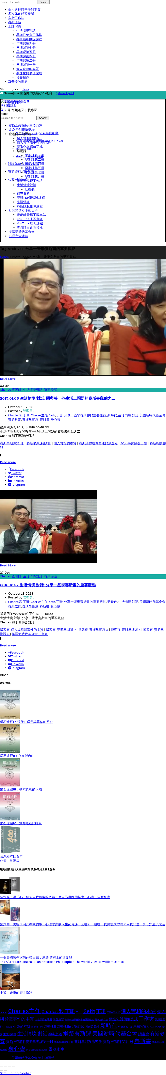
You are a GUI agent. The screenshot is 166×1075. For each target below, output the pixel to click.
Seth (52, 415)
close (25, 89)
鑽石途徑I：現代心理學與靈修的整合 (26, 722)
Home (4, 257)
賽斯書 (44, 419)
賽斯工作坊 (16, 18)
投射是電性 (92, 1026)
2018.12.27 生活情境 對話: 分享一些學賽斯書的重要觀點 (48, 585)
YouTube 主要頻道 (29, 125)
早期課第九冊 (26, 43)
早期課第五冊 (26, 52)
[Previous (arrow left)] (1, 1070)
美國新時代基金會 (22, 232)
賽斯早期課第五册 (88, 1042)
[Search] (2, 110)
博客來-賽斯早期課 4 (126, 630)
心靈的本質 (21, 1026)
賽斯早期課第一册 (39, 1042)
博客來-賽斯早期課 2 (61, 630)
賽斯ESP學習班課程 (31, 198)
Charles (3, 1012)
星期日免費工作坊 (29, 35)
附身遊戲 (31, 1049)
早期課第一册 (26, 65)
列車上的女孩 (101, 1019)
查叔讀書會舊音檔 (30, 227)
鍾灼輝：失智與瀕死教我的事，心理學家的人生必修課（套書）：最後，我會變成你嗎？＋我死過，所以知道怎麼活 (82, 924)
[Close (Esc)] (1, 1066)
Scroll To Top (9, 1073)
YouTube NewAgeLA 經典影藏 (37, 133)
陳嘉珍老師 (42, 1050)
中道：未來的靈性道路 (16, 993)
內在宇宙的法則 (43, 1019)
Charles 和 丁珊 (19, 415)
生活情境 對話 (128, 415)
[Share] (5, 1066)
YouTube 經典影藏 (30, 223)
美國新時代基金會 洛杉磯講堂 (33, 1058)
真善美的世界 (18, 82)
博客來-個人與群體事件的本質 (21, 630)
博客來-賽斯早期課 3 (93, 630)
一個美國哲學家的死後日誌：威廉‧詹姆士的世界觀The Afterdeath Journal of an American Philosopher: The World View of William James (62, 960)
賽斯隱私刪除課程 (29, 39)
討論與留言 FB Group (23, 164)
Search (44, 2)
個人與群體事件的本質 (24, 9)
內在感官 (58, 1019)
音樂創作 (22, 77)
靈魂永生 (56, 1049)
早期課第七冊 (26, 48)
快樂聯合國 (37, 1026)
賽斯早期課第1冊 (12, 443)
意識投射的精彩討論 (70, 1026)
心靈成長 (7, 1027)
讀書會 (143, 1034)
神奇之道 (55, 1034)
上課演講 (14, 26)
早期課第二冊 (26, 60)
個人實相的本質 (27, 69)
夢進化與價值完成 (29, 73)
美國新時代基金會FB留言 (30, 634)
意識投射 (50, 1026)
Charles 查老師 (10, 389)
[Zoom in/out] (13, 1066)
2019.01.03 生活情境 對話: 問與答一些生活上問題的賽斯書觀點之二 (57, 398)
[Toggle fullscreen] (9, 1066)
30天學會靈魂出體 (133, 443)
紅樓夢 (30, 189)
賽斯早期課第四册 (118, 1041)
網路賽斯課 (77, 1033)
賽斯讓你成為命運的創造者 (98, 443)
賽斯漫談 (14, 22)
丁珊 (59, 415)
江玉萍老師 (156, 1027)
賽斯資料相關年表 (21, 172)
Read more (8, 462)
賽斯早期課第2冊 (39, 443)
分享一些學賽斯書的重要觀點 (85, 415)
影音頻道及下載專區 (23, 210)
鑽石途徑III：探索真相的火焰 (21, 789)
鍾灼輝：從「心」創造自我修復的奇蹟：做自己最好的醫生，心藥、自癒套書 (55, 897)
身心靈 (55, 419)
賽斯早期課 (30, 419)
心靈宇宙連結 (18, 236)
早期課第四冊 (26, 56)
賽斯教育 (14, 419)
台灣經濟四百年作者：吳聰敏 (11, 858)
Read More (8, 379)
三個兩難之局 (113, 1012)
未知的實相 (141, 1026)
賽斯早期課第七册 (63, 1042)
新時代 (112, 415)
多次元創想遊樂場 (21, 14)
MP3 (79, 1012)
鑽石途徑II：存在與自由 (17, 756)
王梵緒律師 (9, 1034)
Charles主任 (39, 415)
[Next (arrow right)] (5, 1070)
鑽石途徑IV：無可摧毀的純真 (21, 823)
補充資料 (23, 193)
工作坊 (146, 1019)
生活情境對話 (26, 31)
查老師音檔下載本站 (31, 215)
